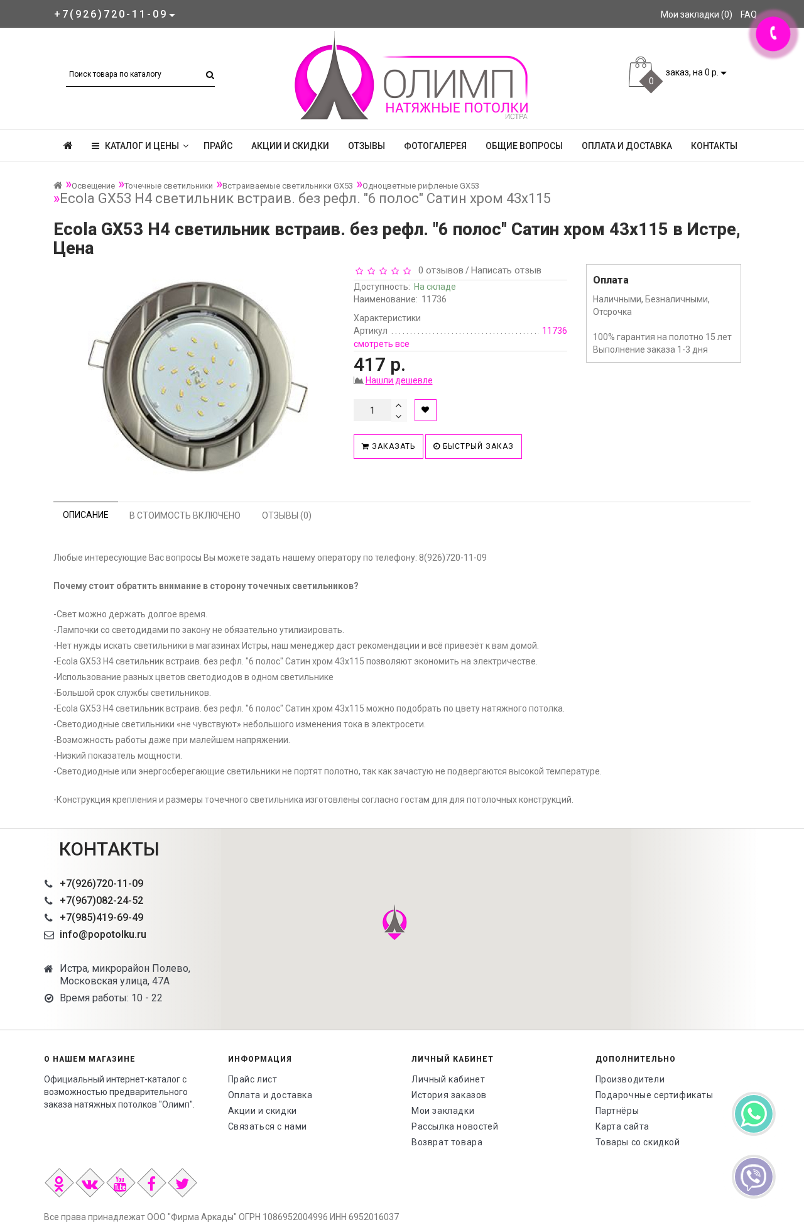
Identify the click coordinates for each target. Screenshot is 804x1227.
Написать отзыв (506, 270)
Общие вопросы (524, 146)
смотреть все (382, 344)
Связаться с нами (268, 1126)
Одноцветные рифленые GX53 (420, 185)
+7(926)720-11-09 (101, 883)
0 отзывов (438, 270)
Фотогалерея (435, 146)
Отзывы (366, 146)
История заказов (449, 1095)
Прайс (218, 146)
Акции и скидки (290, 146)
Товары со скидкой (637, 1142)
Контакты (714, 146)
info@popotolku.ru (103, 934)
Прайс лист (253, 1079)
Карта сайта (622, 1126)
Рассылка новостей (454, 1126)
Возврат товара (446, 1142)
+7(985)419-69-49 (101, 917)
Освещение (93, 185)
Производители (630, 1079)
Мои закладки (442, 1111)
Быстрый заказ (477, 446)
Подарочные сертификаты (654, 1095)
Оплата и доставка (627, 146)
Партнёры (617, 1111)
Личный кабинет (448, 1079)
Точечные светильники (168, 185)
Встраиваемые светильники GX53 (287, 185)
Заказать (392, 446)
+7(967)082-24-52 (101, 900)
